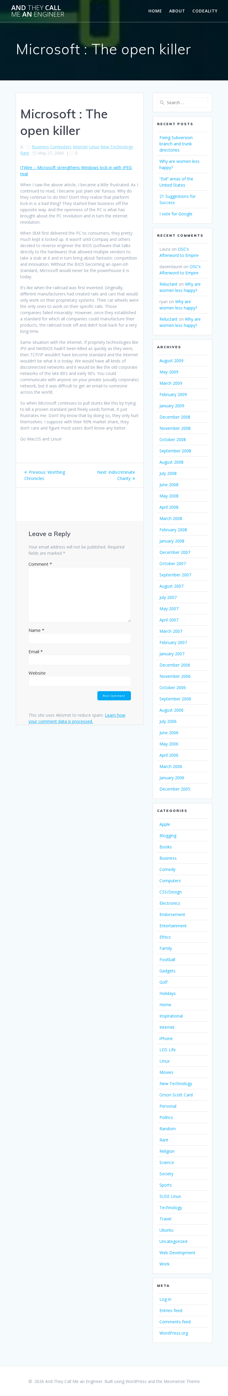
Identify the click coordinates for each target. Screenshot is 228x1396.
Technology (170, 1207)
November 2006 (175, 676)
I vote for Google (175, 214)
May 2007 (168, 608)
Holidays (167, 993)
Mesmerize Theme (182, 1381)
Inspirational (171, 1016)
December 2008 (174, 417)
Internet (80, 147)
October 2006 (172, 687)
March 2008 (170, 518)
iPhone (166, 1038)
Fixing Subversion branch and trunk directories (176, 144)
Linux (94, 147)
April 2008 (168, 507)
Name (36, 630)
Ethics (165, 937)
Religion (167, 1151)
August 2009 (171, 360)
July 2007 (168, 597)
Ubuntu (166, 1230)
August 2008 (171, 462)
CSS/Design (170, 892)
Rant (24, 153)
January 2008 (171, 541)
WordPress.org (173, 1333)
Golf (163, 982)
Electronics (169, 903)
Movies (166, 1072)
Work (164, 1264)
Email (35, 651)
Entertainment (173, 925)
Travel (165, 1219)
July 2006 (168, 721)
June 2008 (168, 484)
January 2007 (171, 653)
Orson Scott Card (176, 1095)
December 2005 (174, 789)
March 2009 (170, 383)
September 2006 (175, 699)
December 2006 (174, 665)
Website (37, 673)
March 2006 (170, 766)
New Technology (116, 147)
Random (167, 1128)
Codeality (205, 11)
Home (155, 11)
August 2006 (171, 710)
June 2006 (168, 732)
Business (40, 147)
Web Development (177, 1252)
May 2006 (168, 744)
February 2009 (173, 394)
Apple (164, 824)
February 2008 (173, 529)
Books (165, 847)
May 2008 (168, 496)
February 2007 (173, 642)
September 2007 (175, 575)
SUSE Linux (170, 1196)
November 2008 (175, 428)
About (177, 11)
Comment (40, 564)
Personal (167, 1106)
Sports (165, 1185)
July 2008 (168, 473)
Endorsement (172, 914)
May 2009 (168, 372)
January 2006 (171, 777)
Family (165, 948)
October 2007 (172, 563)
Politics (166, 1117)
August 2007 (171, 586)
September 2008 (175, 451)
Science (166, 1162)
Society (166, 1173)
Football (167, 959)
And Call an (37, 11)
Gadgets (167, 971)
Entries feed (170, 1310)
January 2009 (171, 405)
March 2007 (170, 631)
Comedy (167, 869)
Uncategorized (173, 1241)
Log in (165, 1299)
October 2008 (172, 439)
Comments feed (175, 1322)
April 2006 (168, 755)
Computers (61, 147)
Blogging (167, 835)
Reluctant (168, 284)
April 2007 (168, 620)
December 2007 (174, 552)
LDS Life (167, 1049)
